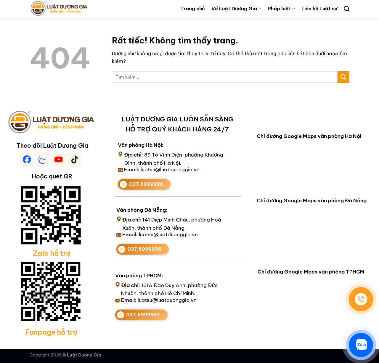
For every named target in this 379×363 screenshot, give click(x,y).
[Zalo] (361, 345)
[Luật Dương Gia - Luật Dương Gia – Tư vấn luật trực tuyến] (69, 9)
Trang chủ (192, 9)
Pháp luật (279, 9)
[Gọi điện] (361, 299)
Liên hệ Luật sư (319, 9)
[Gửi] (343, 77)
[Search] (346, 8)
